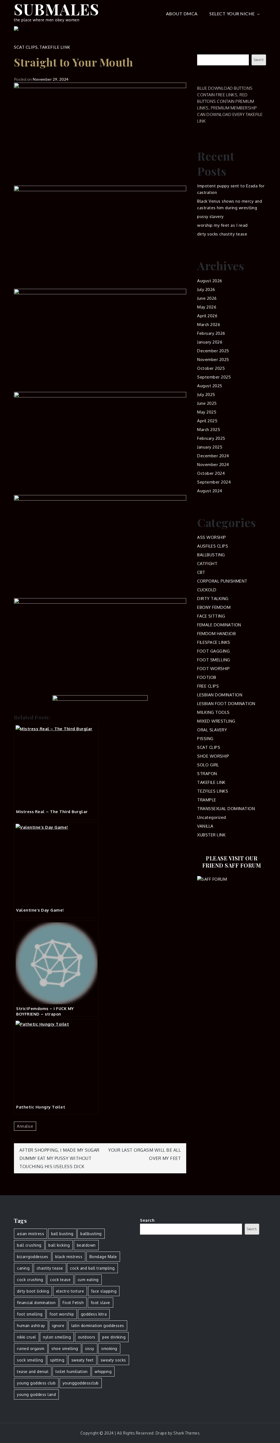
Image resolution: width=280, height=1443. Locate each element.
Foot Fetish (73, 1302)
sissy (89, 1348)
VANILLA (205, 826)
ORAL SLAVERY (212, 729)
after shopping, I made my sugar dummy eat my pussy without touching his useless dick (59, 1158)
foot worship (61, 1314)
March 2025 (208, 429)
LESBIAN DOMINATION (219, 694)
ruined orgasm (31, 1348)
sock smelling (30, 1360)
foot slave (100, 1302)
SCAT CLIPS (25, 47)
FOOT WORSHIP (213, 668)
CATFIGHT (207, 563)
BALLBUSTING (211, 554)
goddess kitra (94, 1314)
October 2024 (211, 473)
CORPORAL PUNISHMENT (222, 581)
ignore (58, 1325)
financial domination (36, 1302)
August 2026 (209, 280)
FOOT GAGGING (213, 651)
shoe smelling (64, 1348)
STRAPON (207, 773)
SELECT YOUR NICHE (232, 13)
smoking (109, 1348)
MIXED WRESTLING (216, 721)
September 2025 (214, 377)
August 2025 (209, 385)
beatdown (86, 1245)
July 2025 (206, 394)
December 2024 (213, 455)
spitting (57, 1360)
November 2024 (213, 464)
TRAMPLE (206, 799)
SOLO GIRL (208, 764)
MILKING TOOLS (213, 712)
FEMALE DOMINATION (219, 624)
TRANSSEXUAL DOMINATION (226, 808)
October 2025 (211, 368)
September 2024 (214, 482)
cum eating (88, 1279)
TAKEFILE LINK (54, 47)
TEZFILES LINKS (212, 791)
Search (204, 51)
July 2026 (206, 289)
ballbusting (91, 1233)
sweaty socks (113, 1360)
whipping (103, 1371)
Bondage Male (103, 1256)
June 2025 (207, 403)
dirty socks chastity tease (222, 234)
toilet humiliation (72, 1371)
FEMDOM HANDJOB (216, 633)
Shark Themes (186, 1433)
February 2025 (211, 438)
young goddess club (36, 1383)
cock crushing (30, 1279)
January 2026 (209, 342)
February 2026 (211, 333)
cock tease (60, 1279)
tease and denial (32, 1371)
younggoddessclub (81, 1383)
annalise (25, 1126)
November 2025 (213, 359)
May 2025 (206, 412)
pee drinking (114, 1337)
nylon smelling (57, 1337)
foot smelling (30, 1314)
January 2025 (209, 447)
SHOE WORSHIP (213, 756)
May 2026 (206, 307)
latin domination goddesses (97, 1325)
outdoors (86, 1337)
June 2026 (207, 298)
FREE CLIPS (208, 686)
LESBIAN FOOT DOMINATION (226, 703)
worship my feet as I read (222, 225)
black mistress (68, 1256)
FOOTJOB (206, 677)
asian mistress (30, 1233)
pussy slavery (210, 216)
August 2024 (209, 490)
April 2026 (207, 315)
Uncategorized (211, 817)
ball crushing (29, 1245)
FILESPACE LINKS (213, 642)
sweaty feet (82, 1360)
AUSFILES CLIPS (212, 546)
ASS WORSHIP (211, 537)
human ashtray (31, 1325)
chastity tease (50, 1268)
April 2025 (207, 420)
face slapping (104, 1291)
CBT (201, 572)
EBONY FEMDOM (214, 607)
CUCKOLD (207, 589)
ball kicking (59, 1245)
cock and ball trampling (92, 1268)
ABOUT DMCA (182, 13)
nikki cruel (26, 1337)
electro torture (70, 1291)
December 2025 (213, 350)
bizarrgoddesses (32, 1256)
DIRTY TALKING (213, 598)
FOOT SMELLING (213, 659)
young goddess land (36, 1394)
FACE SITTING (211, 616)
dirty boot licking (33, 1291)
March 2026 (208, 324)
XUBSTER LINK (211, 834)
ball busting (62, 1233)
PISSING (205, 738)
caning (23, 1268)
